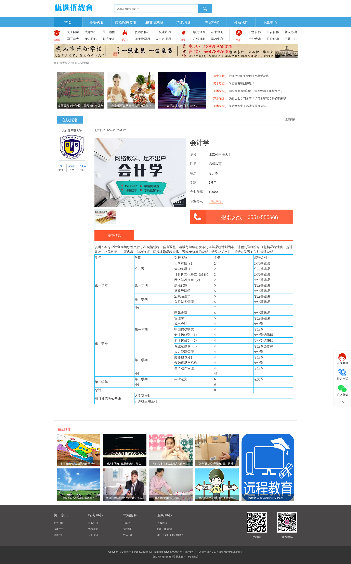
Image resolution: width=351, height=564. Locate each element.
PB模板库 (193, 556)
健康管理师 (142, 39)
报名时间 (93, 522)
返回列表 (290, 119)
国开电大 (73, 39)
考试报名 (91, 39)
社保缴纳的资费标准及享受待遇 (249, 76)
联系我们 (241, 22)
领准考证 (109, 39)
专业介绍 (93, 534)
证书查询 (217, 32)
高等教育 (97, 22)
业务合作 (255, 32)
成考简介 (91, 32)
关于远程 (109, 32)
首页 (68, 22)
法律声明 (58, 528)
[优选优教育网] (74, 12)
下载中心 (270, 22)
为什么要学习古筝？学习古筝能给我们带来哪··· (258, 98)
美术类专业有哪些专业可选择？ (249, 106)
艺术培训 (183, 22)
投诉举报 (127, 528)
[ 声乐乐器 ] (219, 98)
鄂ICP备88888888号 (164, 556)
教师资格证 (142, 32)
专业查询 (255, 39)
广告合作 (273, 32)
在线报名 (212, 22)
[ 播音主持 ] (219, 76)
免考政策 (93, 528)
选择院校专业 (126, 22)
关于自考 (73, 32)
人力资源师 (163, 39)
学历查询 (199, 32)
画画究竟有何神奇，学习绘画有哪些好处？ (256, 91)
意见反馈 (127, 534)
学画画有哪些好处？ (242, 83)
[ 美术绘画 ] (219, 83)
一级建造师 (163, 32)
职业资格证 (154, 22)
